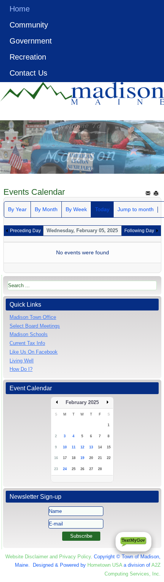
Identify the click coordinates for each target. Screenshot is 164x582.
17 (65, 458)
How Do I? (21, 369)
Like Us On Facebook (34, 352)
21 (100, 458)
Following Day (139, 230)
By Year (17, 209)
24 (65, 469)
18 (74, 458)
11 (74, 447)
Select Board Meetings (35, 326)
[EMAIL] (148, 193)
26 (82, 469)
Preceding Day (25, 230)
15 (109, 447)
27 (91, 469)
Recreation (28, 57)
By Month (46, 209)
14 (100, 447)
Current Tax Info (27, 343)
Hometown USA (104, 565)
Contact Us (28, 73)
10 (65, 447)
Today (102, 209)
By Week (76, 209)
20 (91, 458)
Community (29, 25)
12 (82, 447)
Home (20, 9)
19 (82, 458)
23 (56, 469)
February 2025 (82, 402)
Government (31, 41)
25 (74, 469)
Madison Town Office (33, 317)
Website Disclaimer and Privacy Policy (48, 556)
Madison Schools (29, 334)
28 (100, 469)
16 (56, 458)
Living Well (22, 361)
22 (109, 458)
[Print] (156, 193)
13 (91, 447)
